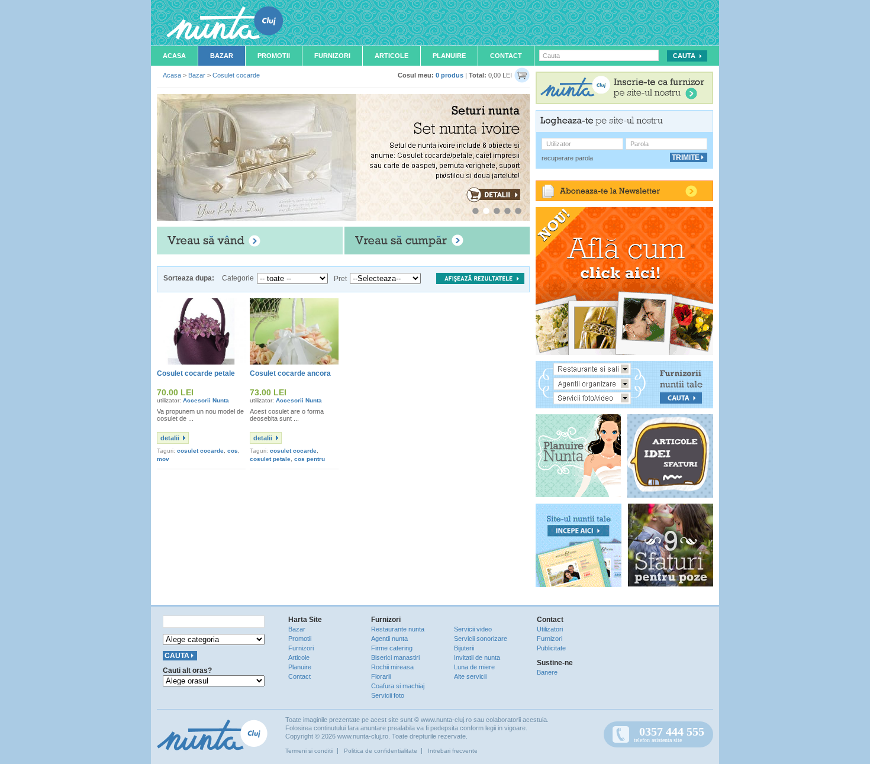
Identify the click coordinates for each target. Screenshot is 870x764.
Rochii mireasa (392, 666)
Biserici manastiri (395, 657)
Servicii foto (387, 695)
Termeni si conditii (309, 750)
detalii (169, 437)
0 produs (449, 75)
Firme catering (392, 648)
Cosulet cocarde (236, 75)
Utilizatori (550, 629)
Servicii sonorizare (480, 638)
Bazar (221, 55)
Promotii (273, 55)
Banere (547, 672)
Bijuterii (464, 648)
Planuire (449, 55)
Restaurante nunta (397, 629)
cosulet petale (270, 459)
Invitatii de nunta (477, 657)
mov (163, 459)
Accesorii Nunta (206, 400)
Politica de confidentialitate (380, 750)
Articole (391, 55)
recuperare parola (567, 158)
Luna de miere (474, 666)
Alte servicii (470, 676)
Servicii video (473, 629)
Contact (506, 55)
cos (232, 450)
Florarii (381, 676)
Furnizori (332, 55)
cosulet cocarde (200, 450)
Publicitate (551, 648)
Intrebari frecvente (453, 750)
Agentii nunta (389, 638)
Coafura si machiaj (397, 685)
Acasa (174, 55)
